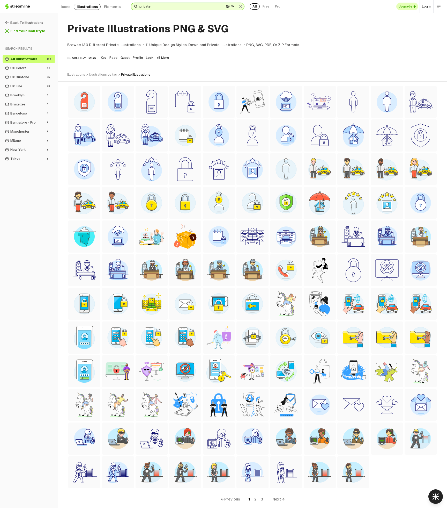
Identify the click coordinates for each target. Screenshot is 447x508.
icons (65, 7)
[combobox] (179, 6)
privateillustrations (135, 74)
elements (112, 7)
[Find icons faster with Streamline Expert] (435, 496)
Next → (278, 499)
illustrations (87, 7)
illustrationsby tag (103, 74)
